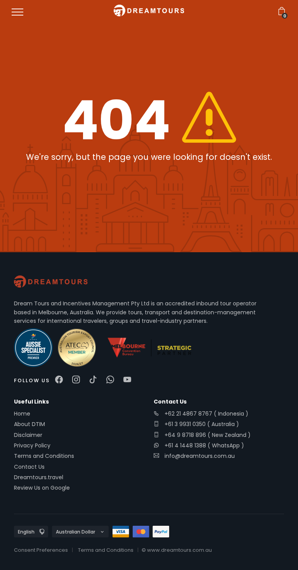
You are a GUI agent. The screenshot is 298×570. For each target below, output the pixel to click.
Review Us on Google (42, 488)
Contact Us (29, 467)
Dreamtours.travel (38, 477)
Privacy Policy (32, 445)
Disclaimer (28, 435)
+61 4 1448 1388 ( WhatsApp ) (203, 445)
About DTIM (29, 424)
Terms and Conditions (44, 456)
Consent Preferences (41, 550)
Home (22, 414)
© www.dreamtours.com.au (177, 550)
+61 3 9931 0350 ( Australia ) (201, 424)
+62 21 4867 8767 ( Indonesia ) (205, 414)
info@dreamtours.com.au (200, 456)
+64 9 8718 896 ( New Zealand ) (207, 435)
